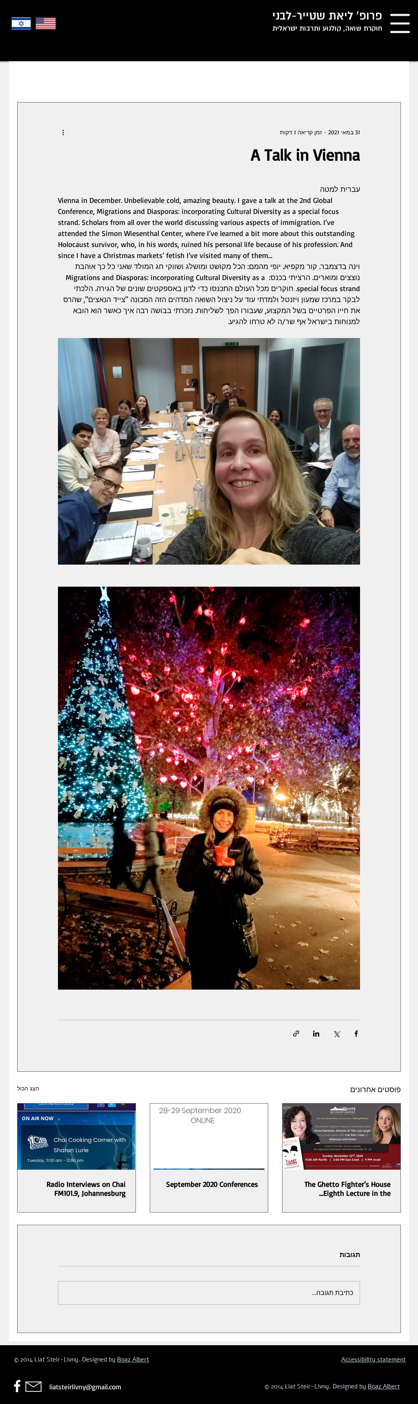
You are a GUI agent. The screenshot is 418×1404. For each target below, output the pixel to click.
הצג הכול (28, 1088)
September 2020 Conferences (212, 1183)
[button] (400, 23)
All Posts (388, 77)
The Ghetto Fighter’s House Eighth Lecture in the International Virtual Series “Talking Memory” (348, 1188)
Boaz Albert (133, 1359)
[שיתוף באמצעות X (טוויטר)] (336, 1033)
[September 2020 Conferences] (209, 1137)
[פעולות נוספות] (63, 132)
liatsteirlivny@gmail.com (85, 1386)
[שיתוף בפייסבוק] (356, 1033)
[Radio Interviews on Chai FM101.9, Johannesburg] (77, 1137)
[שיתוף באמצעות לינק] (296, 1033)
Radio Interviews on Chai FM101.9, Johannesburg (86, 1188)
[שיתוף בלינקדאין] (316, 1033)
